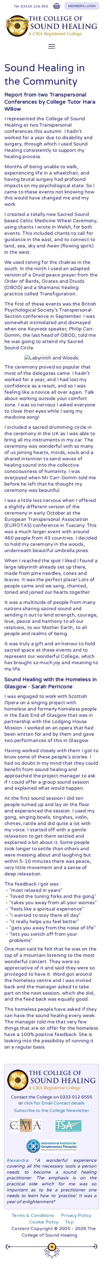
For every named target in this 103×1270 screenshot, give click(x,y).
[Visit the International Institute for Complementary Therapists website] (51, 1154)
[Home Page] (51, 35)
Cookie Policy (44, 1222)
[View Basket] (56, 7)
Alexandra (17, 1160)
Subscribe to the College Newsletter (51, 1110)
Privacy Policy (76, 1215)
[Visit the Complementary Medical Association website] (25, 1133)
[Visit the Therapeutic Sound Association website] (68, 1133)
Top (69, 1222)
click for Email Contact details (54, 1103)
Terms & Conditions (33, 1215)
